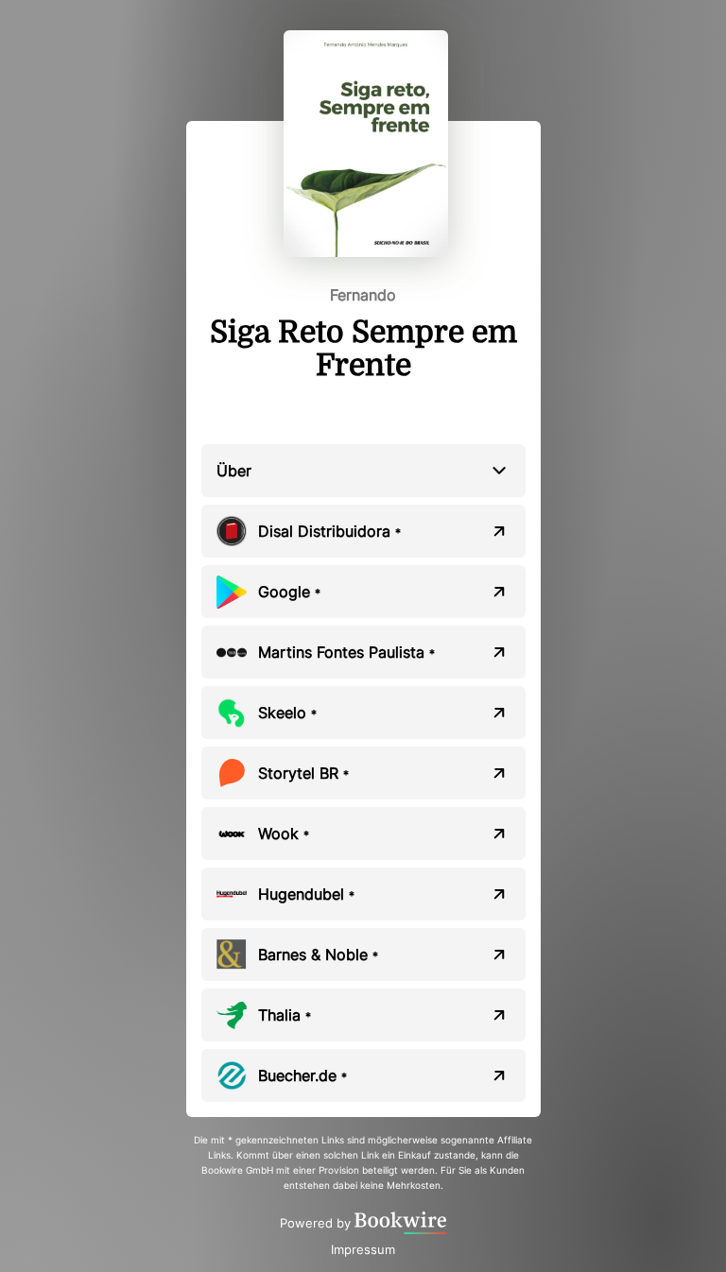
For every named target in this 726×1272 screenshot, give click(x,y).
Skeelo (287, 712)
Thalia (284, 1015)
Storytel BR (303, 773)
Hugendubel (306, 894)
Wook (283, 833)
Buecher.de (302, 1075)
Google (289, 591)
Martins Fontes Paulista (346, 652)
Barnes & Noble (318, 954)
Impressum (363, 1249)
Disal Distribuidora (329, 531)
